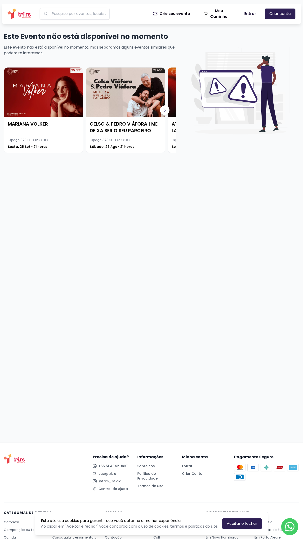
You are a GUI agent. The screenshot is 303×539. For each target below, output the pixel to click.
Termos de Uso (150, 486)
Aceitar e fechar (242, 523)
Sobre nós (146, 466)
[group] (43, 110)
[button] (164, 110)
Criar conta (280, 13)
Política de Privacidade (147, 476)
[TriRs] (21, 14)
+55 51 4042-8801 (113, 466)
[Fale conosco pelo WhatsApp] (289, 526)
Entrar (250, 13)
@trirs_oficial (110, 481)
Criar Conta (192, 473)
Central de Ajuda (113, 488)
